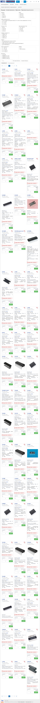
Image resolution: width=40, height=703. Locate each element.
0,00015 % (4, 36)
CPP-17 (21, 16)
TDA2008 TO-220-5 (5, 390)
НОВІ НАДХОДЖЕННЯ (4, 4)
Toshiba (19, 72)
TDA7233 (28, 332)
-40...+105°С (4, 51)
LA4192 (3, 158)
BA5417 (3, 332)
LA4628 (3, 307)
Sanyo (32, 98)
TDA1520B (29, 413)
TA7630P (16, 444)
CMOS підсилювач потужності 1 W (8, 42)
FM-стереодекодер (5, 44)
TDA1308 (28, 503)
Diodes (4, 17)
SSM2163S (29, 478)
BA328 (16, 332)
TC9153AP (29, 542)
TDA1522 (3, 444)
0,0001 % (4, 35)
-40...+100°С (4, 50)
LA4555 (16, 307)
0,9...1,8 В (4, 21)
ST (18, 234)
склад (4, 54)
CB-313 (21, 13)
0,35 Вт (4, 29)
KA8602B (3, 503)
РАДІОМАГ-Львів (5, 57)
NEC (6, 234)
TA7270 (16, 69)
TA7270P (3, 69)
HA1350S (29, 195)
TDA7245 (3, 356)
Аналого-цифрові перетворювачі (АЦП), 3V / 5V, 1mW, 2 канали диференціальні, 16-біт (16, 20)
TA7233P (28, 69)
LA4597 (16, 271)
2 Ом (21, 28)
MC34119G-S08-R (30, 158)
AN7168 (16, 503)
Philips (32, 519)
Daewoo (4, 16)
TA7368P (3, 478)
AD (3, 13)
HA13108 (16, 195)
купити (11, 82)
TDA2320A (29, 356)
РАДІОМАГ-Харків (6, 58)
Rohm (7, 287)
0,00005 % (4, 34)
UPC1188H (4, 231)
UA (30, 1)
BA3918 (3, 271)
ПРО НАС (16, 4)
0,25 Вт (4, 28)
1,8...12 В (4, 24)
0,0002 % (4, 37)
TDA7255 (3, 542)
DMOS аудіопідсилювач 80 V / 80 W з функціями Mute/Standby (12, 43)
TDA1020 (28, 390)
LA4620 (28, 271)
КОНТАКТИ (20, 7)
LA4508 (28, 307)
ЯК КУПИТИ (12, 4)
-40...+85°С (22, 27)
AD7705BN (29, 231)
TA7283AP (16, 478)
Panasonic (20, 507)
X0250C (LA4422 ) (18, 158)
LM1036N (3, 195)
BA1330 (16, 542)
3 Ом (21, 29)
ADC (3, 27)
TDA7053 (16, 356)
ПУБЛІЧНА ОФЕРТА (23, 4)
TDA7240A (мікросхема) (19, 231)
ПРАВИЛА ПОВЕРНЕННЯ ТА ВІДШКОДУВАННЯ (8, 7)
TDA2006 (16, 390)
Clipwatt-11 (22, 17)
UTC (31, 174)
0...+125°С (4, 47)
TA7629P (28, 444)
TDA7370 (16, 413)
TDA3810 (3, 413)
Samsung (7, 519)
